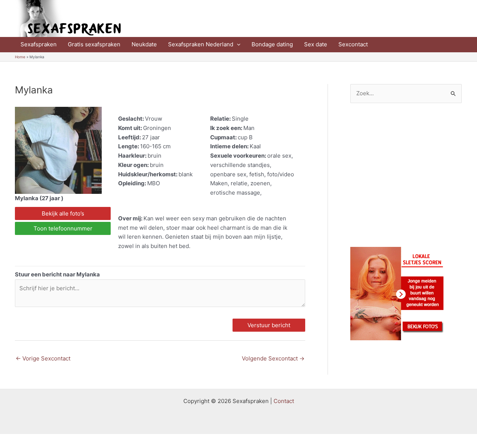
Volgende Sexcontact (273, 358)
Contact (284, 401)
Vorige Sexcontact (43, 358)
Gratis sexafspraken (94, 44)
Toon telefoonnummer (63, 228)
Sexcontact (353, 44)
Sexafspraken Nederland (200, 44)
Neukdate (144, 44)
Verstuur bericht (268, 325)
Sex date (315, 44)
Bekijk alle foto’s (63, 213)
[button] (236, 44)
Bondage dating (272, 44)
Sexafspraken (38, 44)
